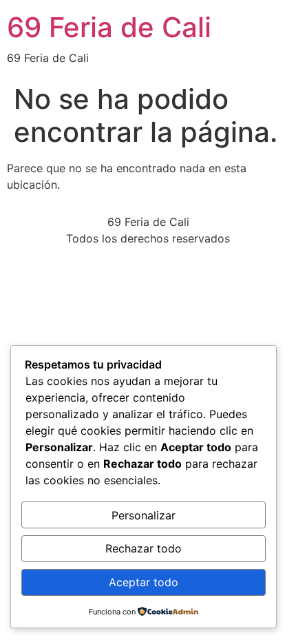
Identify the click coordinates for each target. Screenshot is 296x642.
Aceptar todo (143, 582)
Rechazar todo (143, 548)
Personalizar (144, 515)
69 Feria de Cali (109, 27)
